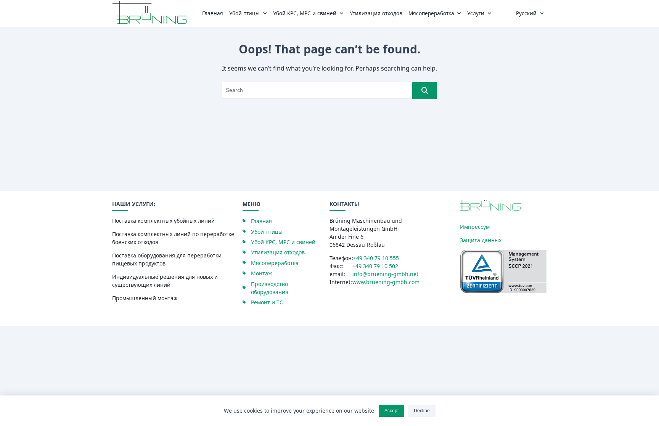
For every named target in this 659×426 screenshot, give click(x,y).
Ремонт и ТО (267, 302)
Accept (391, 410)
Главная (212, 13)
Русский (526, 13)
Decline (422, 410)
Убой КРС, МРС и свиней (304, 13)
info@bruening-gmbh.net (385, 274)
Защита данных (480, 240)
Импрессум (475, 226)
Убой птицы (244, 13)
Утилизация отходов (376, 13)
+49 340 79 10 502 (375, 266)
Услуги (475, 13)
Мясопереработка (431, 13)
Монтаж (261, 273)
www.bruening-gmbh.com (386, 282)
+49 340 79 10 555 (376, 258)
